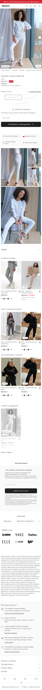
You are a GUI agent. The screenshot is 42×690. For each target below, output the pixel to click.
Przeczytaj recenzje (10, 633)
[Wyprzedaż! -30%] (11, 423)
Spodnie (22, 70)
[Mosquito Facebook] (4, 679)
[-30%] (31, 275)
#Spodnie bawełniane (25, 521)
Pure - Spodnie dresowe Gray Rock (9, 292)
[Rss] (36, 679)
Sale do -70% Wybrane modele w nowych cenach (21, 2)
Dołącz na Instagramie (11, 652)
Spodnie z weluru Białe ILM (8, 439)
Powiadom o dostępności (19, 124)
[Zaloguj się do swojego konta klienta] (31, 6)
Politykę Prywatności (22, 502)
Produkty (14, 70)
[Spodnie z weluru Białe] (34, 157)
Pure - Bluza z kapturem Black (9, 388)
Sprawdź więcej (21, 463)
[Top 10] (31, 326)
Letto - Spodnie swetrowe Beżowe (27, 292)
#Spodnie (7, 521)
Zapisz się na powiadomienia (14, 613)
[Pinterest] (14, 679)
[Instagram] (25, 679)
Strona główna (6, 70)
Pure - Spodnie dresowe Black (29, 343)
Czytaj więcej (8, 642)
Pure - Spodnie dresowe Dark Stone (9, 343)
